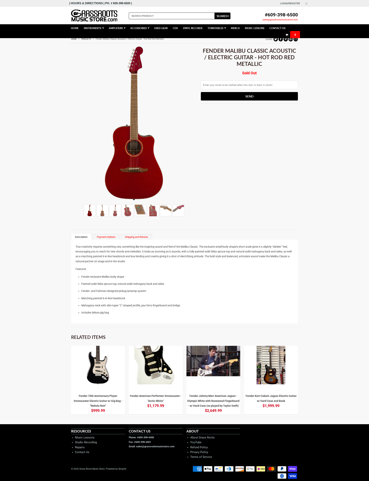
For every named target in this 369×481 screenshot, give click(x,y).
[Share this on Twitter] (275, 39)
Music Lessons (85, 437)
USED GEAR (161, 28)
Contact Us (82, 452)
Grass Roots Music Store (92, 469)
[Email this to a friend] (295, 39)
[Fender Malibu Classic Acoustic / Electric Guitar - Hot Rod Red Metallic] (134, 124)
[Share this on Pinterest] (285, 39)
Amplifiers (117, 28)
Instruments (94, 28)
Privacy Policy (199, 452)
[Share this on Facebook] (280, 39)
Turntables (217, 28)
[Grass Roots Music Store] (98, 15)
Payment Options (106, 236)
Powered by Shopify (116, 469)
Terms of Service (201, 457)
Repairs (80, 447)
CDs (175, 28)
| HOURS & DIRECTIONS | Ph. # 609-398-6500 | (100, 3)
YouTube (195, 442)
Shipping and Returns (136, 236)
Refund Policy (199, 447)
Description (81, 236)
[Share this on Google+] (290, 39)
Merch (235, 28)
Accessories (139, 28)
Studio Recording (86, 442)
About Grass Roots (202, 437)
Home (75, 28)
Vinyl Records (192, 28)
